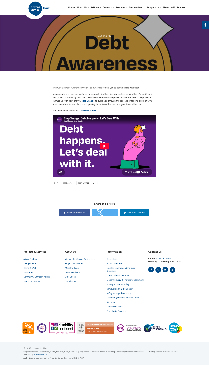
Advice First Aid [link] (30, 259)
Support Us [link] (153, 7)
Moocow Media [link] (40, 354)
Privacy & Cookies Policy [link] (118, 284)
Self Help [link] (96, 7)
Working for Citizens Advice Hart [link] (80, 259)
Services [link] (120, 7)
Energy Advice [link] (29, 263)
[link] (205, 25)
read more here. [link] (89, 110)
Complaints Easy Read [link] (117, 311)
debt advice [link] (68, 183)
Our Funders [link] (70, 276)
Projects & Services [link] (74, 263)
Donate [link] (181, 7)
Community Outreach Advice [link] (36, 276)
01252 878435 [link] (163, 258)
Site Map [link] (111, 302)
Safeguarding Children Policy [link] (120, 288)
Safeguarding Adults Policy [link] (119, 293)
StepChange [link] (88, 100)
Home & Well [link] (29, 268)
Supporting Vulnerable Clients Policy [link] (123, 297)
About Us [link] (81, 7)
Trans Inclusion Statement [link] (119, 275)
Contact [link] (107, 7)
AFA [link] (173, 7)
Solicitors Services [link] (31, 281)
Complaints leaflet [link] (115, 306)
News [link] (166, 7)
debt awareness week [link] (88, 183)
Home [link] (71, 7)
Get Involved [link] (136, 7)
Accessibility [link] (112, 259)
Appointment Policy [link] (116, 263)
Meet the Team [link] (72, 268)
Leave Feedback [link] (72, 272)
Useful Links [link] (70, 281)
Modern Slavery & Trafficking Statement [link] (125, 280)
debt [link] (56, 183)
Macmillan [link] (28, 272)
